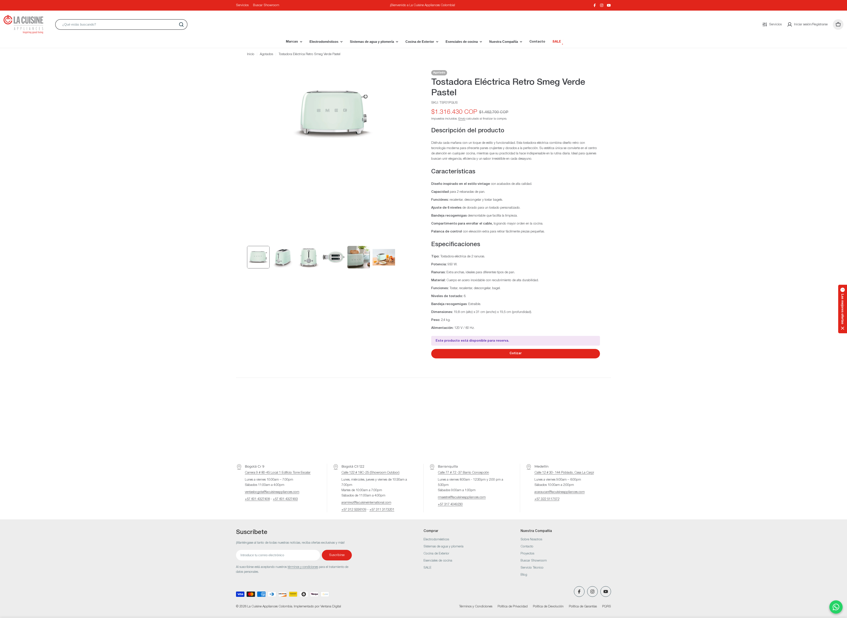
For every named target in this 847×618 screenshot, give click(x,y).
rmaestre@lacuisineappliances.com (462, 497)
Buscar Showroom (266, 5)
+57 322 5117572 (546, 499)
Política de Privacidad (513, 606)
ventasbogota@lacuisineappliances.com (272, 492)
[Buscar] (181, 24)
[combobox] (121, 24)
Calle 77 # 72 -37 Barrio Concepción (463, 472)
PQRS (606, 606)
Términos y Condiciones (475, 606)
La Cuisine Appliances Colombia (269, 606)
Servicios (242, 5)
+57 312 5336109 (353, 509)
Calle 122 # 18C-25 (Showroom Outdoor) (370, 472)
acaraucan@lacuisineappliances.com (559, 492)
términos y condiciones (303, 567)
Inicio (250, 54)
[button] (842, 309)
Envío (461, 118)
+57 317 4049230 (450, 504)
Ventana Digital (330, 606)
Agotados (266, 54)
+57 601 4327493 (285, 499)
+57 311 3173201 (381, 509)
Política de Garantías (583, 606)
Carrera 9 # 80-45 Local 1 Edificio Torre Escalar (278, 472)
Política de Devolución (548, 606)
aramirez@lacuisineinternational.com (366, 502)
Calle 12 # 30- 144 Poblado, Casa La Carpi (564, 472)
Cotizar (516, 353)
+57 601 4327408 (257, 499)
